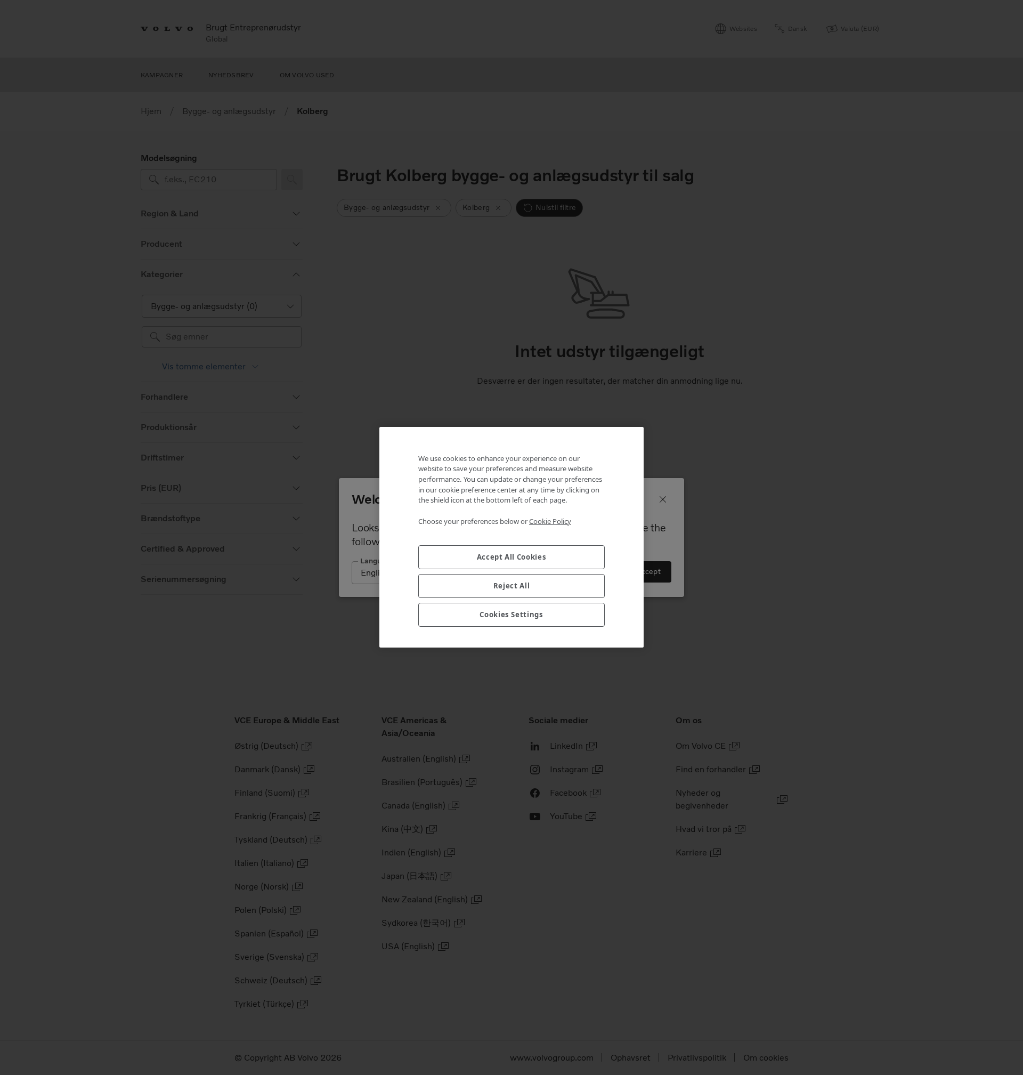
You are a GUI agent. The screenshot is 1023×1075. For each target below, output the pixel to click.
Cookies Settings (511, 615)
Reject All (511, 586)
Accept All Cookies (512, 557)
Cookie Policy (550, 521)
